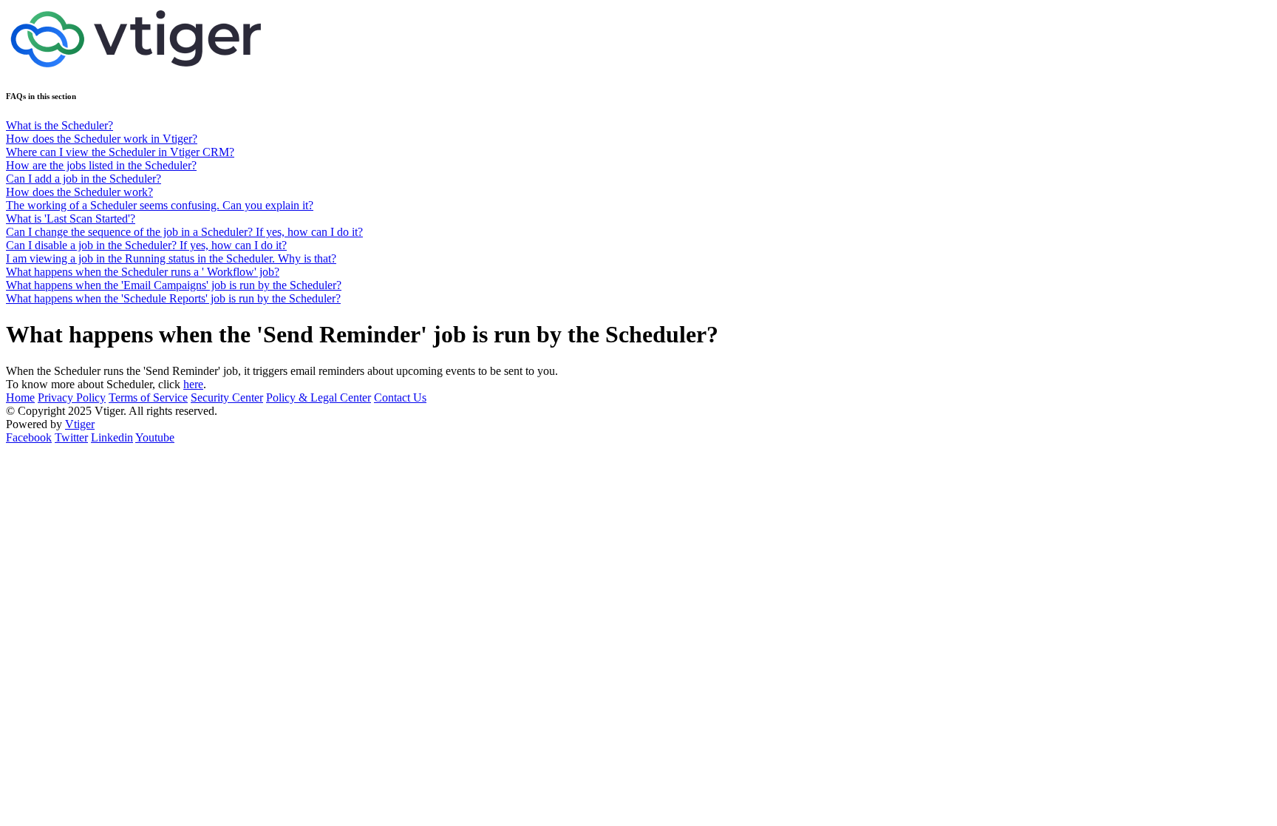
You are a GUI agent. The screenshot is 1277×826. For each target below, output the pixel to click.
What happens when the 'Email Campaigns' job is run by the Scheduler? (173, 285)
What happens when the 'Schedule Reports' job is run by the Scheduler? (173, 298)
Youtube (154, 437)
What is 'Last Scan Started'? (70, 218)
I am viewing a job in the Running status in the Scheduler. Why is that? (171, 258)
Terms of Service (148, 397)
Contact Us (400, 397)
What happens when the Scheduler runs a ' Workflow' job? (142, 271)
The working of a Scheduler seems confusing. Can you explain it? (159, 205)
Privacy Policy (72, 397)
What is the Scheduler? (59, 125)
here (193, 384)
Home (20, 397)
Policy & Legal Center (318, 397)
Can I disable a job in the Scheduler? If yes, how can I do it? (146, 245)
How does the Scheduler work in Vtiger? (101, 138)
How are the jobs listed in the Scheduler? (101, 165)
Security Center (227, 397)
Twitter (71, 437)
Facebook (29, 437)
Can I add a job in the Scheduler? (83, 178)
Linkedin (112, 437)
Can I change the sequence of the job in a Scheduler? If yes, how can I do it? (184, 232)
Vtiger (80, 424)
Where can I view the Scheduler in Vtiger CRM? (120, 152)
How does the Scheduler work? (79, 192)
